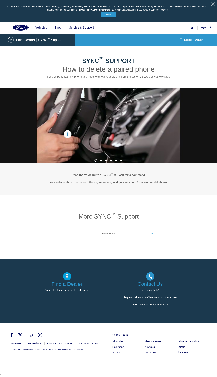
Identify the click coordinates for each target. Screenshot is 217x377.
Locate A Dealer (193, 39)
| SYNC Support (39, 39)
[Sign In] (192, 28)
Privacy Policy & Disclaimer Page (94, 10)
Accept (108, 15)
